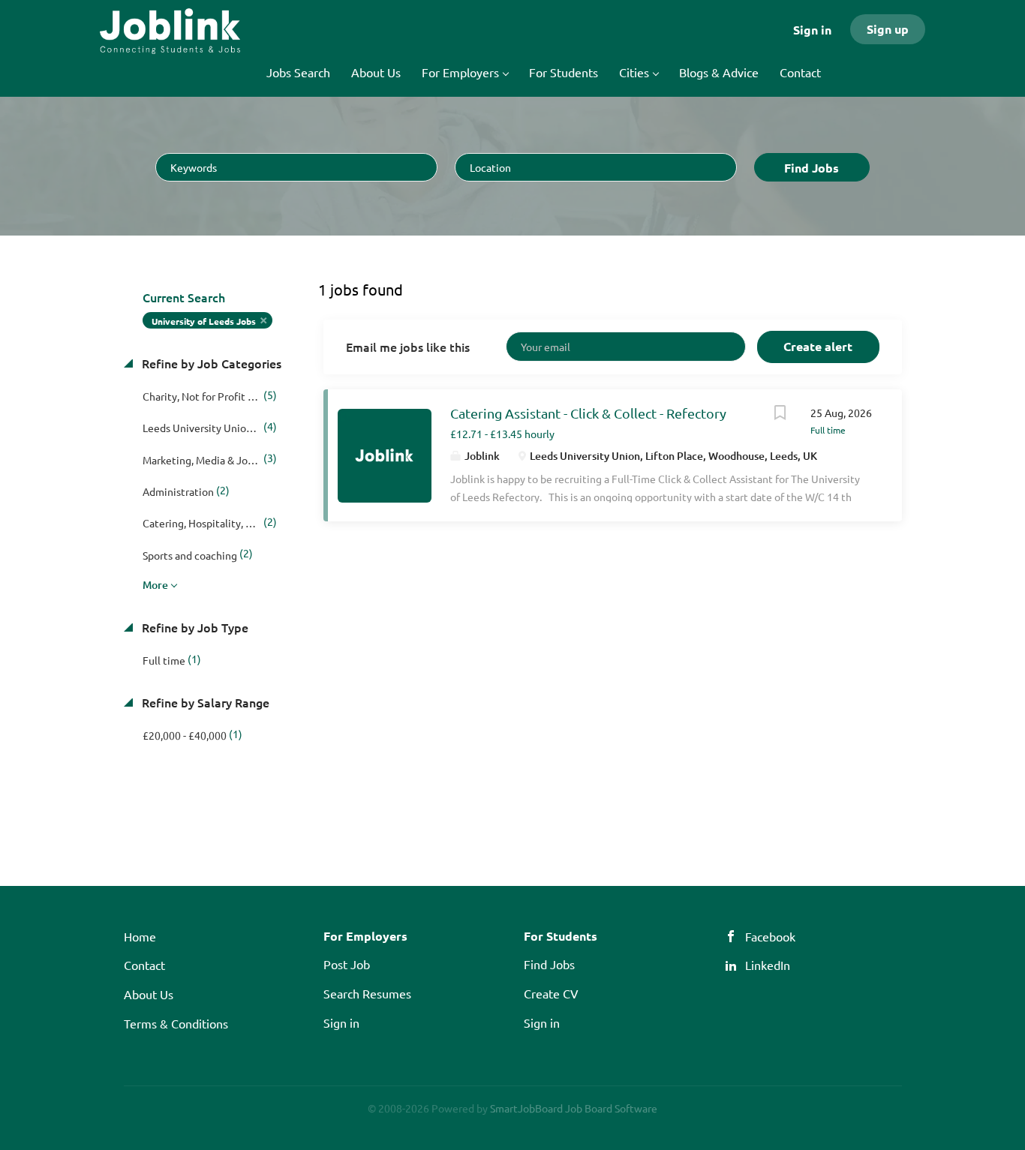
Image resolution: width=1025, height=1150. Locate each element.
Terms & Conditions (176, 1023)
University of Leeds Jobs (204, 321)
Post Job (346, 963)
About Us (148, 993)
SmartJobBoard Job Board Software (573, 1108)
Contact (144, 964)
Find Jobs (811, 168)
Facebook (770, 936)
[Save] (780, 414)
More (155, 585)
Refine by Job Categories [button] (210, 363)
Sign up (888, 29)
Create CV (551, 993)
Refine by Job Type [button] (193, 627)
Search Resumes (367, 993)
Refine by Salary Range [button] (204, 702)
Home (140, 936)
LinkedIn (767, 964)
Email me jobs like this (408, 346)
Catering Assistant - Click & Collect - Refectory (588, 413)
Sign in (812, 30)
